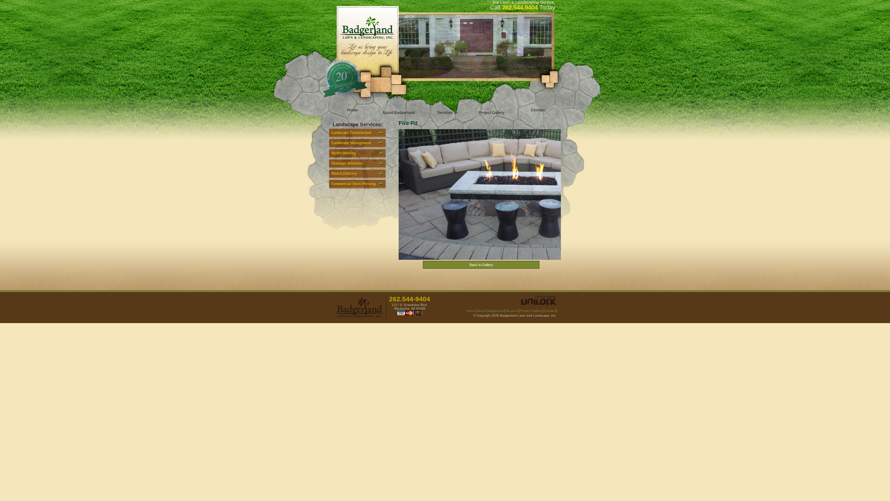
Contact (538, 110)
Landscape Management (351, 143)
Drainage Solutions (347, 163)
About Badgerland (398, 113)
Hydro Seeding (343, 153)
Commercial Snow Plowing (353, 183)
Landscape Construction (351, 132)
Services (445, 113)
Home (352, 110)
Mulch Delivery (344, 173)
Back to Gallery (481, 265)
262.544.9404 (520, 7)
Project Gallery (491, 113)
